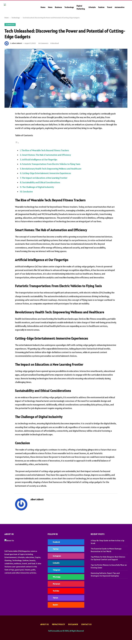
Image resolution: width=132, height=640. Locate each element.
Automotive (119, 7)
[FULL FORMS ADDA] (19, 7)
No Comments (43, 43)
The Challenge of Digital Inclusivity (38, 187)
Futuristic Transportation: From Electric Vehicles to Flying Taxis (51, 164)
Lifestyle (92, 7)
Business (58, 7)
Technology (69, 7)
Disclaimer (73, 624)
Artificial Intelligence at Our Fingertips (39, 159)
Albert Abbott (17, 43)
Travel (109, 7)
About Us (44, 624)
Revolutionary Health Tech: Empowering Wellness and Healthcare (51, 168)
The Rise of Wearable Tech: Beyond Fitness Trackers (45, 150)
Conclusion (28, 191)
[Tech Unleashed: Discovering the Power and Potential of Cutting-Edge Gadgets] (66, 78)
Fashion (101, 7)
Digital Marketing (81, 7)
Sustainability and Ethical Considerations (41, 182)
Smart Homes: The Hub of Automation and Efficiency (46, 154)
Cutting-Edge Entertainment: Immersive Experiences (46, 173)
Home (43, 7)
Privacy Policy (58, 624)
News (50, 7)
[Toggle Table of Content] (17, 142)
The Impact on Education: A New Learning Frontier (44, 177)
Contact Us (86, 624)
